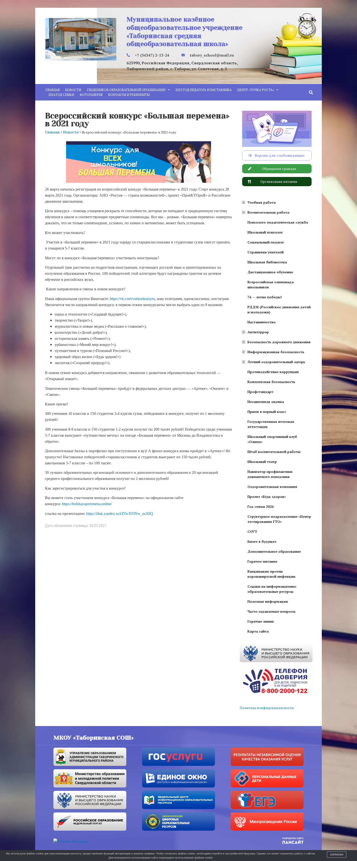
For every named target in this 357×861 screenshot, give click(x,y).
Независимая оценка (265, 401)
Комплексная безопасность (271, 381)
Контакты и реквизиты (129, 94)
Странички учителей (265, 252)
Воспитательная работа (268, 212)
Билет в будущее (261, 541)
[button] (311, 92)
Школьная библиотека (267, 262)
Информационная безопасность (275, 352)
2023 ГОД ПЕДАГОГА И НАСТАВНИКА (203, 90)
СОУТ (252, 531)
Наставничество (261, 322)
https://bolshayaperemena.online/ (87, 504)
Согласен (336, 854)
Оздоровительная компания (272, 486)
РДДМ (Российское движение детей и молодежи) (279, 309)
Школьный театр (262, 461)
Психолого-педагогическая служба (277, 222)
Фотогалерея (91, 94)
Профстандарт (260, 391)
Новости (73, 90)
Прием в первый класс (266, 411)
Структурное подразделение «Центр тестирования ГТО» (279, 519)
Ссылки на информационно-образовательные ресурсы (272, 589)
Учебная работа (261, 202)
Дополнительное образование (274, 551)
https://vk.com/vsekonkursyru (132, 299)
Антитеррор (258, 332)
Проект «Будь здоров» (266, 496)
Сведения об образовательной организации (126, 90)
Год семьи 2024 (260, 506)
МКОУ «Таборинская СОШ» (93, 737)
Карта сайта (258, 631)
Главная (52, 90)
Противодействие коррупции (273, 371)
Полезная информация (267, 601)
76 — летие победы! (264, 297)
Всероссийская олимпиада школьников (270, 284)
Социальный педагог (265, 242)
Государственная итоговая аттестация (270, 424)
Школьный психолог (265, 232)
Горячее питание (262, 561)
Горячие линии (260, 621)
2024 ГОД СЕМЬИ (61, 94)
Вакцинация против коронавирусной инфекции (271, 574)
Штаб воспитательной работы (273, 451)
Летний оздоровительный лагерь (276, 361)
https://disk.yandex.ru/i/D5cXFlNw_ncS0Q (119, 513)
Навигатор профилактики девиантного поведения (269, 474)
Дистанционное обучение (270, 272)
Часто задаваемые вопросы (271, 611)
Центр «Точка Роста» (255, 90)
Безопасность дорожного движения (279, 342)
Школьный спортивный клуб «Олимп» (272, 439)
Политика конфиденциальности (267, 707)
